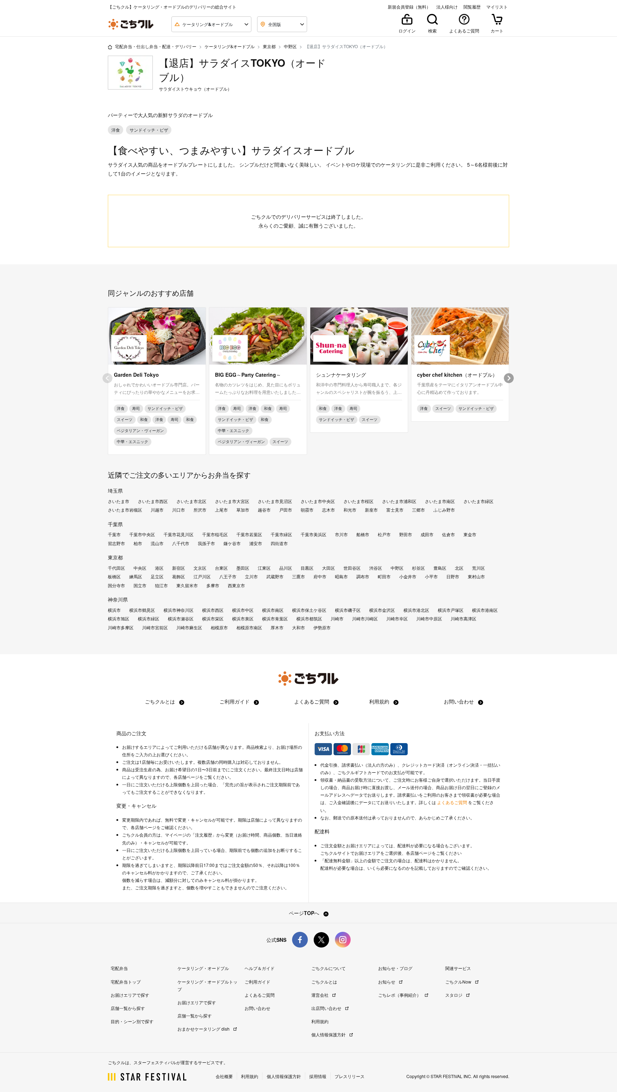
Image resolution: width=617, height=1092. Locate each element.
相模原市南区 (249, 627)
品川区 (285, 568)
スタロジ (454, 995)
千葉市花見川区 (179, 534)
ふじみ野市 (444, 510)
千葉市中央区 (142, 534)
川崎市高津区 (463, 618)
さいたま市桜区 (358, 501)
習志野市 (116, 543)
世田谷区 (352, 568)
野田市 (405, 534)
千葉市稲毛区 (215, 534)
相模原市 (219, 627)
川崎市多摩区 (121, 627)
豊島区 (439, 568)
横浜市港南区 (485, 610)
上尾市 (221, 510)
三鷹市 (298, 576)
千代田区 (116, 568)
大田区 (328, 568)
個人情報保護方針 (329, 1034)
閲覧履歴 (472, 7)
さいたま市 (118, 501)
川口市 (178, 510)
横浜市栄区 (213, 618)
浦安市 (255, 543)
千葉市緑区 (281, 534)
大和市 (298, 627)
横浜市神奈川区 (179, 610)
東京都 (269, 46)
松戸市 (384, 534)
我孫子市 (206, 543)
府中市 (319, 576)
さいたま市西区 (153, 501)
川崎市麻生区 (189, 627)
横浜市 (114, 610)
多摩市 (212, 585)
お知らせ (387, 982)
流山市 (157, 543)
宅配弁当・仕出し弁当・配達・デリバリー (155, 46)
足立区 (157, 576)
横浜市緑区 (148, 618)
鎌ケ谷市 (232, 543)
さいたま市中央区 (318, 501)
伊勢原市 (322, 627)
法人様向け (447, 7)
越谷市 (264, 510)
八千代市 (180, 543)
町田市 (384, 576)
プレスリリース (350, 1076)
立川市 (251, 576)
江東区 (264, 568)
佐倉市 (448, 534)
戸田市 (285, 510)
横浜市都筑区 (309, 618)
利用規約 (380, 701)
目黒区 (307, 568)
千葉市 (114, 534)
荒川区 (478, 568)
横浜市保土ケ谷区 (309, 610)
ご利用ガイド (235, 701)
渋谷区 (375, 568)
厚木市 (277, 627)
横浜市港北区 (416, 610)
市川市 (341, 534)
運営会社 (320, 995)
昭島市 (341, 576)
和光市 (349, 510)
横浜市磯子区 (348, 610)
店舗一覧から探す (128, 1008)
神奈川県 (118, 599)
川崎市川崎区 (365, 618)
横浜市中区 (243, 610)
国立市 (140, 585)
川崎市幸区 (397, 618)
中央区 (140, 568)
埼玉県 (115, 490)
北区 (459, 568)
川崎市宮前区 (155, 627)
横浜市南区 (273, 610)
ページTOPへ (305, 912)
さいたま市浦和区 (399, 501)
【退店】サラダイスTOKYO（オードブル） (242, 69)
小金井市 (407, 576)
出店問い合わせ (326, 1008)
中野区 (290, 46)
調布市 (362, 576)
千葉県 (115, 524)
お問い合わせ (459, 701)
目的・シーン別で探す (132, 1021)
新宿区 (178, 568)
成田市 (427, 534)
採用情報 (317, 1076)
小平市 (431, 576)
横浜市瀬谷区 (181, 618)
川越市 (157, 510)
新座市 (371, 510)
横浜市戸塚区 (450, 610)
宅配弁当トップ (126, 982)
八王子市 (227, 576)
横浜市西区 (213, 610)
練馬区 (135, 576)
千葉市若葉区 (249, 534)
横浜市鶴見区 (142, 610)
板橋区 (114, 576)
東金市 (469, 534)
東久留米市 (187, 585)
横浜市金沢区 (382, 610)
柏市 (138, 543)
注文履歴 (203, 835)
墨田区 (242, 568)
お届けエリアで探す (130, 995)
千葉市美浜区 (313, 534)
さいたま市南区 (440, 501)
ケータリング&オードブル (230, 46)
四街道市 (279, 543)
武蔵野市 (275, 576)
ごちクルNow (458, 982)
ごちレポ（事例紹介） (400, 995)
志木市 (328, 510)
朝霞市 (307, 510)
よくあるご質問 (312, 701)
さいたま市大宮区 (232, 501)
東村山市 (476, 576)
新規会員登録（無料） (409, 7)
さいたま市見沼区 (275, 501)
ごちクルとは (160, 701)
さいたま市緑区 (478, 501)
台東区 (221, 568)
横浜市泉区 (243, 618)
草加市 (242, 510)
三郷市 (418, 510)
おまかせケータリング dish (204, 1029)
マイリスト (497, 7)
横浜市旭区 (118, 618)
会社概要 (224, 1076)
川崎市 (337, 618)
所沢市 (200, 510)
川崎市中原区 (429, 618)
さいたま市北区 (191, 501)
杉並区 (418, 568)
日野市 (452, 576)
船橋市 (362, 534)
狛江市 (161, 585)
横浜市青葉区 (275, 618)
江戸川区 (202, 576)
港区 (159, 568)
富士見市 (394, 510)
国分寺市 (116, 585)
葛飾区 (178, 576)
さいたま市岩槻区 (125, 510)
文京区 (200, 568)
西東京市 (236, 585)
